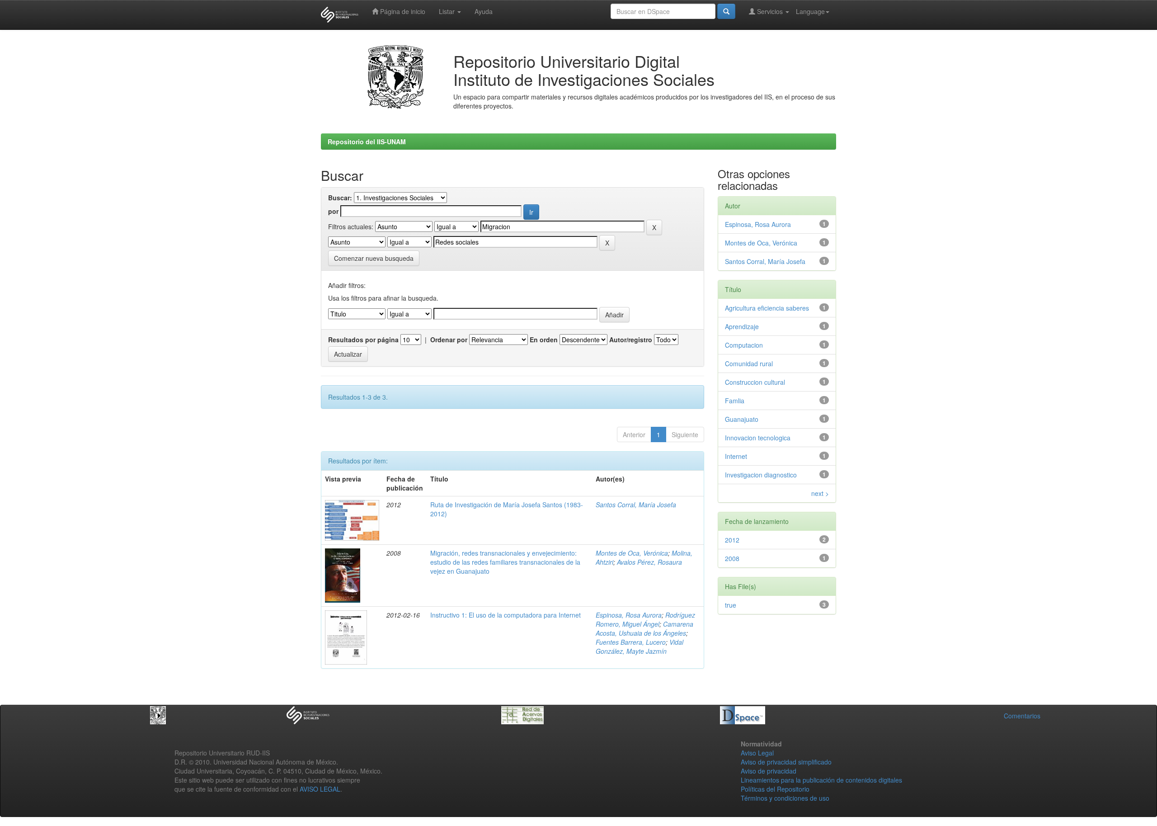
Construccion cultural (755, 382)
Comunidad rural (749, 363)
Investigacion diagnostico (761, 474)
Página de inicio (401, 11)
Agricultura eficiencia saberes (767, 307)
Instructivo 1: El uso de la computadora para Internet (505, 614)
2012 (732, 539)
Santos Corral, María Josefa (636, 504)
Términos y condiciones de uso (785, 797)
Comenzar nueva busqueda (374, 258)
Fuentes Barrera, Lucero (631, 642)
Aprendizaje (742, 326)
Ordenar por (448, 339)
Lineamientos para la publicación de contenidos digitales (821, 779)
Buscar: (340, 197)
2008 (732, 558)
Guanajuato (741, 419)
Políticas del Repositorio (775, 788)
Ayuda (484, 11)
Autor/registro (630, 339)
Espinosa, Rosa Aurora (629, 614)
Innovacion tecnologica (757, 437)
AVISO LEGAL (320, 788)
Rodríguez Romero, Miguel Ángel (645, 619)
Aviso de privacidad (768, 770)
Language (810, 11)
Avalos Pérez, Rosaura (649, 561)
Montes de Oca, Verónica (632, 552)
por (333, 211)
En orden (544, 339)
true (730, 604)
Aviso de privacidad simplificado (786, 761)
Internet (736, 456)
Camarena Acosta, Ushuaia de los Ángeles (644, 628)
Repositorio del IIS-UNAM (367, 141)
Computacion (744, 344)
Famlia (734, 400)
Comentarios (1022, 715)
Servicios (770, 11)
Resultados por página (363, 339)
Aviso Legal (757, 752)
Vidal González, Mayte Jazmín (639, 646)
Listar (447, 11)
